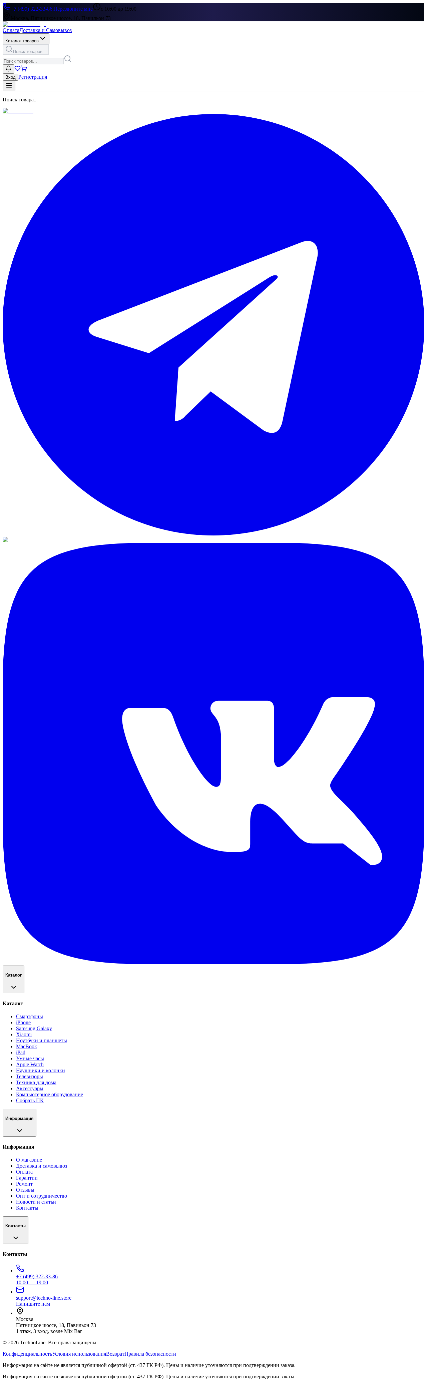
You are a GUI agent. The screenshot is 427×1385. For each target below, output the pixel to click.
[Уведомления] (8, 69)
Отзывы (25, 1190)
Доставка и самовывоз (41, 1166)
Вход (10, 77)
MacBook (26, 1046)
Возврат (115, 1354)
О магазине (29, 1160)
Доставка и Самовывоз (45, 30)
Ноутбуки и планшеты (41, 1040)
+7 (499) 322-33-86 (31, 9)
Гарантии (27, 1178)
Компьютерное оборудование (49, 1094)
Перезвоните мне (73, 9)
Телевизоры (29, 1076)
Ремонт (24, 1184)
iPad (20, 1052)
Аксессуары (29, 1088)
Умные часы (30, 1058)
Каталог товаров (22, 40)
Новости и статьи (36, 1202)
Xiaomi (24, 1034)
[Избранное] (17, 70)
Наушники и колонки (40, 1070)
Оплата (11, 30)
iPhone (23, 1022)
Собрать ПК (30, 1100)
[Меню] (9, 86)
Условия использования (79, 1354)
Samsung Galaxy (34, 1028)
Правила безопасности (150, 1354)
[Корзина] (24, 70)
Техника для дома (36, 1082)
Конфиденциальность (27, 1354)
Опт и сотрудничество (41, 1196)
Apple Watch (30, 1064)
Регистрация (32, 77)
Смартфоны (29, 1016)
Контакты (27, 1208)
